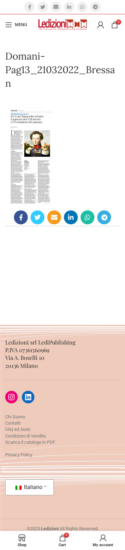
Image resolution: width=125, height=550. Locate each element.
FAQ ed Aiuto (17, 429)
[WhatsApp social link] (82, 7)
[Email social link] (56, 7)
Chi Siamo (15, 416)
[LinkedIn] (28, 397)
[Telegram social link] (95, 7)
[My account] (101, 25)
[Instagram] (11, 397)
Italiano (32, 487)
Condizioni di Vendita (25, 436)
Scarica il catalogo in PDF (30, 442)
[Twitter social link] (43, 7)
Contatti (12, 423)
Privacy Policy (18, 454)
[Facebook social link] (29, 7)
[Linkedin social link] (69, 7)
